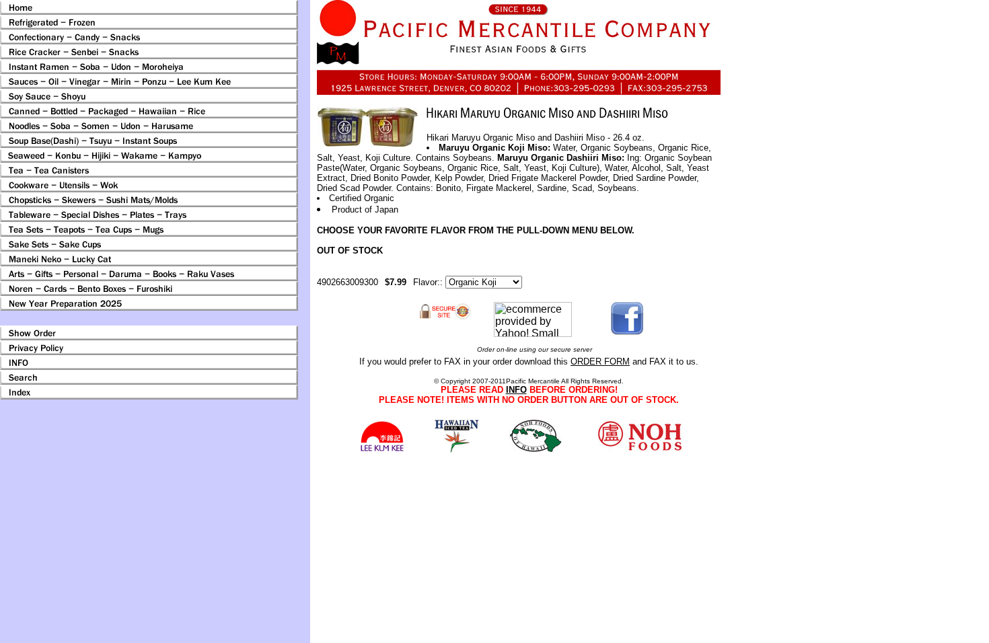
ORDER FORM (600, 361)
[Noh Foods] (456, 449)
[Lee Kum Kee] (381, 450)
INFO (516, 390)
